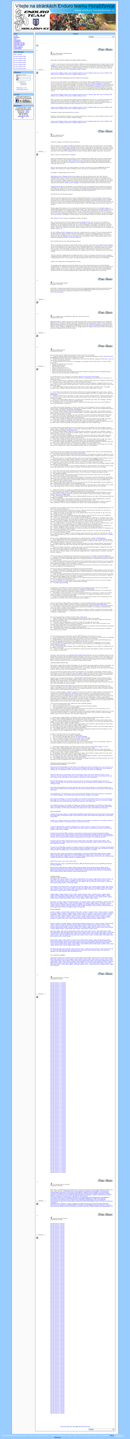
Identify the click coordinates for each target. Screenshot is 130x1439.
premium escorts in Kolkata (85, 73)
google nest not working (59, 800)
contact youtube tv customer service (70, 915)
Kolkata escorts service (102, 87)
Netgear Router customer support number (96, 896)
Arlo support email (83, 881)
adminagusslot (73, 1206)
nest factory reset (67, 801)
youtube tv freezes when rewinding (100, 826)
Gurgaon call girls (72, 159)
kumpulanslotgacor (90, 1199)
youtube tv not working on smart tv (68, 821)
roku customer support (82, 886)
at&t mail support (65, 932)
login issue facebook (59, 843)
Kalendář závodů (19, 43)
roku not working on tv (99, 782)
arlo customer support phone (77, 879)
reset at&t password (61, 951)
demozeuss (67, 1193)
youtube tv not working (56, 820)
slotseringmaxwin (61, 1194)
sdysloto (107, 1193)
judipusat (109, 1194)
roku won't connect (89, 776)
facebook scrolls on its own (97, 856)
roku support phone (87, 887)
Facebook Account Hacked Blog (99, 556)
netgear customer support (57, 895)
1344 (79, 1426)
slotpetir (95, 1194)
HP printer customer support (67, 904)
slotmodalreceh (81, 1205)
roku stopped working (96, 781)
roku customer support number (97, 886)
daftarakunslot (73, 1198)
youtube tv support (72, 692)
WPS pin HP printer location (87, 863)
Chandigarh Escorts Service (89, 289)
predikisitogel (66, 1191)
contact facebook (99, 923)
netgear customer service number (68, 894)
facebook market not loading (57, 849)
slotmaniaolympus (61, 1205)
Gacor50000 (69, 1194)
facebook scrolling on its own (65, 856)
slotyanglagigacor (105, 1197)
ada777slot (53, 1205)
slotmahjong (81, 1203)
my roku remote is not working (76, 767)
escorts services (57, 214)
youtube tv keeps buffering (70, 828)
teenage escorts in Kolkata (79, 99)
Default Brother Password (81, 868)
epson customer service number (82, 959)
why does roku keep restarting (86, 787)
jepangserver (81, 1191)
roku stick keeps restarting (83, 788)
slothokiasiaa (70, 1192)
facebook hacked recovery (57, 834)
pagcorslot (63, 1201)
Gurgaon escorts (72, 151)
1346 (85, 1426)
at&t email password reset (75, 951)
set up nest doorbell (77, 793)
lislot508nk (73, 1205)
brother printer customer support (89, 940)
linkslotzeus (61, 1197)
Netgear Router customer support (75, 896)
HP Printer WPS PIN (55, 865)
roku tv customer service (60, 890)
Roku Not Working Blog (56, 781)
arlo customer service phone (86, 880)
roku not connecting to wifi (102, 776)
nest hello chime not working (68, 807)
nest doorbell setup (72, 430)
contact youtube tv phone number (78, 918)
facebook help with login (85, 842)
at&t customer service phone (99, 932)
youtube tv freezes (85, 826)
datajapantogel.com (107, 1206)
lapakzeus (63, 1203)
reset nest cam (58, 801)
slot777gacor (102, 1201)
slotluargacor (59, 1196)
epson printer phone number (96, 962)
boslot (97, 1201)
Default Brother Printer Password (65, 868)
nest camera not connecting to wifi (88, 798)
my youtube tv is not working (99, 820)
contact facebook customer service (96, 926)
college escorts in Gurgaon (106, 245)
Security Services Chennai (57, 1223)
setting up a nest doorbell (105, 793)
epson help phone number (100, 961)
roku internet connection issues (70, 777)
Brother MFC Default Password (76, 870)
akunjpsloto (102, 1193)
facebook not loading (83, 847)
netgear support (54, 679)
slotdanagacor (89, 1194)
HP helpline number (72, 907)
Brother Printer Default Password (79, 655)
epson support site (81, 961)
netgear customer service (84, 894)
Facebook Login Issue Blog (61, 582)
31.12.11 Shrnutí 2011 (20, 66)
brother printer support (98, 717)
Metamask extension (95, 324)
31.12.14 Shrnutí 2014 (20, 60)
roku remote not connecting (79, 769)
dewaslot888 (88, 1205)
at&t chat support (64, 935)
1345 (82, 1426)
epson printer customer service (92, 957)
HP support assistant (73, 901)
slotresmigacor (68, 1197)
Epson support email (71, 962)
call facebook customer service (89, 928)
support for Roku (58, 889)
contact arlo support (72, 882)
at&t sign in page (95, 950)
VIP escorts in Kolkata (71, 74)
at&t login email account (77, 950)
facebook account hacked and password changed (96, 833)
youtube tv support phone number (90, 915)
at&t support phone (55, 932)
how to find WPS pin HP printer (103, 863)
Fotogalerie (17, 41)
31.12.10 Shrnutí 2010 (20, 68)
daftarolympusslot (66, 1199)
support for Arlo (74, 881)
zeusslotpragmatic (71, 1201)
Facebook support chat (88, 924)
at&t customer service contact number (89, 933)
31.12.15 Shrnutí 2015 (20, 58)
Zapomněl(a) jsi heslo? (22, 89)
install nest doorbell (80, 795)
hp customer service (96, 905)
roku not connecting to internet (79, 774)
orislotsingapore (78, 1192)
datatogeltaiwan (96, 1197)
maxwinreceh (75, 1196)
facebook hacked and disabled (83, 834)
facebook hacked (69, 834)
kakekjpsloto (60, 1193)
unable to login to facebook (100, 842)
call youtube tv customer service (66, 917)
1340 (68, 1426)
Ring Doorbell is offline (67, 815)
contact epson (105, 957)
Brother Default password (75, 867)
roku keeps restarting (71, 787)
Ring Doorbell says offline (80, 815)
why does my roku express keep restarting (101, 788)
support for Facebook (60, 924)
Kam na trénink (18, 45)
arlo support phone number (62, 881)
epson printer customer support (65, 959)
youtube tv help (65, 912)
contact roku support (72, 890)
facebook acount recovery (76, 835)
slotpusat (52, 1196)
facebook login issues (71, 840)
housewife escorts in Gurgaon (104, 199)
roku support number (69, 889)
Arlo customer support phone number (95, 879)
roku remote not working (91, 767)
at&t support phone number (104, 931)
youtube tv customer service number (97, 913)
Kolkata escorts (82, 74)
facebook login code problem (85, 840)
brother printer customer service (71, 940)
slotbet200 (81, 1199)
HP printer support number (62, 905)
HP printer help (106, 905)
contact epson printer (56, 960)
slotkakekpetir (62, 1192)
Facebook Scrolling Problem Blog (98, 604)
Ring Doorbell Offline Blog (62, 495)
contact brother (76, 943)
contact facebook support (62, 926)
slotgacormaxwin (102, 1194)
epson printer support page (102, 960)
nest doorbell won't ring (98, 807)
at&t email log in (75, 949)
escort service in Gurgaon (61, 149)
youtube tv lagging (63, 829)
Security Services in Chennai (58, 982)
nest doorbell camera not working (63, 806)
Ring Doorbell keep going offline (96, 815)
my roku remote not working (78, 768)
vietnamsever (74, 1191)
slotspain (80, 1206)
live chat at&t (72, 935)
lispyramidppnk (95, 1191)
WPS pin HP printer (60, 645)
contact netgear (80, 898)
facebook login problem (100, 840)
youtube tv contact (107, 914)
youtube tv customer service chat (59, 918)
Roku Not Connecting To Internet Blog (89, 376)
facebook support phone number (77, 926)
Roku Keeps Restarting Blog (74, 409)
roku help (72, 886)
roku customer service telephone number (70, 887)
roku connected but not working (81, 781)
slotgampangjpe (54, 1192)
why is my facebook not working (74, 849)
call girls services (86, 222)
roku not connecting (62, 776)
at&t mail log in (96, 949)
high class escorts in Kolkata (101, 73)
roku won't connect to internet (76, 776)
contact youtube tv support (65, 914)
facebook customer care (74, 927)
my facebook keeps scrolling (81, 856)
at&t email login (66, 949)
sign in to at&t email (86, 949)
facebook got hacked (97, 834)
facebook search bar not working (69, 848)
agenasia (62, 1206)
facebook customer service (87, 923)
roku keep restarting (69, 788)
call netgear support (100, 895)
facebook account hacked (75, 833)
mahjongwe (88, 1191)
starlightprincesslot (88, 1192)
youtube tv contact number (94, 914)
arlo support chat (73, 880)
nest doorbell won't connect (84, 807)
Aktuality (17, 37)
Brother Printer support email (75, 942)
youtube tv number (55, 915)
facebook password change (90, 835)
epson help (90, 961)
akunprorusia (88, 1203)
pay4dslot (75, 1203)
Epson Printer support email (57, 962)
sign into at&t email (106, 949)
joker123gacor (76, 1197)
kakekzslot (74, 1193)
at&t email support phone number (69, 933)
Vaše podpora (18, 47)
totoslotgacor (53, 1202)
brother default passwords (80, 871)
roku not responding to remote (63, 769)
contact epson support (67, 964)
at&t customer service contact (85, 935)
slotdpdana (96, 1192)
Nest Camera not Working (78, 453)
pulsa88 (68, 1205)
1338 (62, 1426)
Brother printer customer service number (66, 941)
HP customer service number (77, 905)
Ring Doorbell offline (100, 814)
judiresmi (62, 1198)
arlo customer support (63, 879)
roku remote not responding (94, 769)
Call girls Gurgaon (104, 208)
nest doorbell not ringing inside (86, 805)
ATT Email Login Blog (81, 736)
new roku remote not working (63, 768)
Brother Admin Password (65, 871)
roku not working (68, 781)
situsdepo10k (81, 1198)
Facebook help (75, 923)
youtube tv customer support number (100, 917)
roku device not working (70, 782)
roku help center (92, 889)
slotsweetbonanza (55, 1201)
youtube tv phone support (83, 917)
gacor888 (75, 1194)
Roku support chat (102, 889)
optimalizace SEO (23, 116)
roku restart (53, 790)
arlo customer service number (97, 881)
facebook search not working (97, 847)
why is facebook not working (105, 848)
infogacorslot (96, 1198)
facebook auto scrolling (61, 857)
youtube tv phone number (79, 914)
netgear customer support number (101, 894)
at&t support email (104, 933)
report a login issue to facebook (70, 842)
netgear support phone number (67, 898)
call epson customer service (81, 964)
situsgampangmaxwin (85, 1197)
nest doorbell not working (59, 473)
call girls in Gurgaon (68, 145)
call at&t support (98, 935)
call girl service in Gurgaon (89, 189)
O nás (16, 36)
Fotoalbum (17, 40)
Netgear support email (70, 895)
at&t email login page (64, 950)
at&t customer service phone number (81, 932)
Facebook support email (88, 927)
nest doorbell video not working (96, 806)
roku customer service (64, 886)
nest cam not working (72, 800)
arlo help (108, 879)
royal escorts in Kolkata (57, 73)
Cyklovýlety (17, 48)
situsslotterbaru (84, 1196)
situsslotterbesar (54, 1206)
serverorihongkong (104, 1192)
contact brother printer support (63, 943)
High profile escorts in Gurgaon (59, 176)
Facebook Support (66, 923)
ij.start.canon (72, 861)
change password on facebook (83, 837)
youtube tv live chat (82, 913)
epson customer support (69, 961)
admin (28, 110)
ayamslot (67, 1206)
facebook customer (86, 703)
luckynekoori (53, 1193)
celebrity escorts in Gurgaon (63, 232)
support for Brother (89, 942)
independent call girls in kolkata (78, 69)
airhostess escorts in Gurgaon (71, 236)
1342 (73, 1426)
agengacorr (53, 1194)
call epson (110, 961)
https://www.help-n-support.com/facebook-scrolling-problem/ (66, 853)
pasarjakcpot (81, 1194)
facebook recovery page (62, 835)
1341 (71, 1426)
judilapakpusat (89, 1198)
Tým (15, 38)
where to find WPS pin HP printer (70, 863)
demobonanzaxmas (55, 1203)
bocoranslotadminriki (100, 1199)
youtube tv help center (76, 912)
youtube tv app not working (83, 820)
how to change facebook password (65, 837)
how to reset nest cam (79, 801)
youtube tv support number (69, 913)
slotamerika (86, 1206)
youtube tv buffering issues (72, 826)
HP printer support (62, 901)
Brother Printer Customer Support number (88, 941)
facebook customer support (74, 924)
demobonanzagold (96, 1203)
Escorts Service (59, 292)
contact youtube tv (103, 912)
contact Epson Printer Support (97, 964)
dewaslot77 (102, 1205)
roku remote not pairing (93, 768)
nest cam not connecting (85, 800)
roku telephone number (81, 889)
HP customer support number (91, 903)
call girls (64, 255)
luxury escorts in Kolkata (70, 73)
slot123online (105, 1203)
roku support (79, 673)
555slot (85, 1201)
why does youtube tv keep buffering (87, 828)
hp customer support (84, 901)
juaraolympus (95, 1205)
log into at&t (87, 950)
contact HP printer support (75, 903)
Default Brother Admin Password (94, 870)
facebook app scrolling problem (63, 854)
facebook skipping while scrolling (81, 854)
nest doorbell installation (56, 795)
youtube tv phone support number (96, 918)
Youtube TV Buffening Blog (98, 538)
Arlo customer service (63, 880)
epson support (79, 957)
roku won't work (59, 782)
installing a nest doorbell (92, 795)
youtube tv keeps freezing (105, 828)
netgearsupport (62, 896)
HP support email (90, 904)
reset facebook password (98, 837)
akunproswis (109, 1201)
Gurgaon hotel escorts (56, 186)
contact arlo (109, 881)
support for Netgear (82, 895)
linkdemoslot (79, 1201)
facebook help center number (72, 928)
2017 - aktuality (18, 54)
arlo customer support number (58, 882)
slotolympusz (80, 1193)
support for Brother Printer (60, 942)
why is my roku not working (85, 782)
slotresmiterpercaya (55, 1199)
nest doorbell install (69, 795)
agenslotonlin (87, 1193)
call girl (76, 265)
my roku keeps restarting (101, 787)
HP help (88, 905)
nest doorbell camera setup (90, 793)
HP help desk (81, 907)
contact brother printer (86, 943)
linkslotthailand (91, 1201)
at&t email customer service (88, 931)
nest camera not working (71, 798)
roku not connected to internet (96, 774)
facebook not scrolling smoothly (76, 857)
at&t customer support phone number (70, 931)
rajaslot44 (102, 1198)
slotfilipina (92, 1206)
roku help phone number (99, 887)
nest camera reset (90, 801)
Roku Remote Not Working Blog (58, 767)
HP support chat (80, 904)
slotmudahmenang (55, 1198)
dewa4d (68, 1198)
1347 (88, 1426)
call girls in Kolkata (77, 117)
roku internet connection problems (88, 777)
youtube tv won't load (83, 821)
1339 (65, 1426)
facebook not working (71, 847)
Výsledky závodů (19, 44)
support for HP (107, 901)
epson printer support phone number (84, 960)
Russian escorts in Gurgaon (77, 162)
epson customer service (68, 957)
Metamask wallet (55, 321)
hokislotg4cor (95, 1193)
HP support (69, 685)
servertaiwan (53, 1197)
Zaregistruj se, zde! (21, 87)
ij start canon (83, 617)
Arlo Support (74, 665)
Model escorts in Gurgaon (72, 182)
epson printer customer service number (102, 959)
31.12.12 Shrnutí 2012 (20, 64)
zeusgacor (69, 1203)
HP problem (103, 903)
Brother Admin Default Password (97, 868)
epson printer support (96, 746)
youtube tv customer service (90, 912)
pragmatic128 (98, 1206)
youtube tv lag (54, 829)
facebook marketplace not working (88, 848)
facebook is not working (90, 849)
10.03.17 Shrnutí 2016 (20, 56)
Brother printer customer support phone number (67, 945)
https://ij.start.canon (55, 861)
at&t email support (55, 931)
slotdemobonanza (104, 1191)
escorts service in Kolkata (94, 84)
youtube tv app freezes (56, 828)
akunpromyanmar (67, 1196)
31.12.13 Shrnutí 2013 (20, 62)
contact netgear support (91, 898)
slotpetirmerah (74, 1199)
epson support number (68, 960)
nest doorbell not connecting (80, 806)
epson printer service (82, 962)
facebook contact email (101, 927)
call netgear (91, 895)
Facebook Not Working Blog (86, 589)
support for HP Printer (97, 901)
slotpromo (108, 1205)
